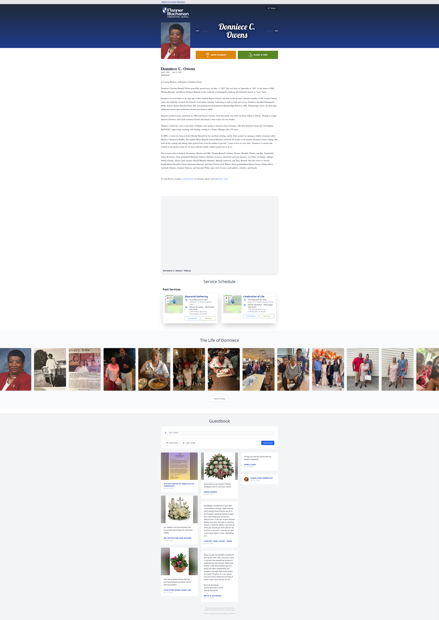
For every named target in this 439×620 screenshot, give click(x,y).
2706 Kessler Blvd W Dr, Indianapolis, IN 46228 (198, 312)
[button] (174, 301)
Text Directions (192, 318)
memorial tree (188, 178)
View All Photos (219, 399)
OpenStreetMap (222, 614)
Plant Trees (208, 318)
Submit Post (267, 443)
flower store (223, 178)
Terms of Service (225, 610)
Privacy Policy (213, 610)
